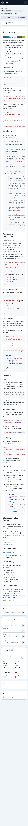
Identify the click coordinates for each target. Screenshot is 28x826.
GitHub (4, 687)
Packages (4, 8)
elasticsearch (7, 11)
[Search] (21, 2)
